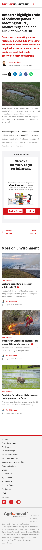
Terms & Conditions (10, 454)
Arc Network (7, 481)
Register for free (15, 211)
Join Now (30, 211)
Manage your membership (13, 462)
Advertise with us (9, 443)
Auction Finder (8, 485)
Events (4, 470)
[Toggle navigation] (36, 4)
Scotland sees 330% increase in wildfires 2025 (17, 285)
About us (5, 439)
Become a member (10, 458)
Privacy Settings (8, 450)
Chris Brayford (14, 62)
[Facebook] (11, 502)
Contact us (6, 489)
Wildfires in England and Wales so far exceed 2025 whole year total (20, 342)
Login (20, 176)
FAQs (4, 493)
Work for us (6, 447)
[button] (32, 4)
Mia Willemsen (11, 301)
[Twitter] (4, 502)
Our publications (9, 466)
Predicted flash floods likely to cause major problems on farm (20, 397)
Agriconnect (7, 477)
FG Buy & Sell (7, 473)
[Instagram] (18, 502)
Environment (8, 280)
